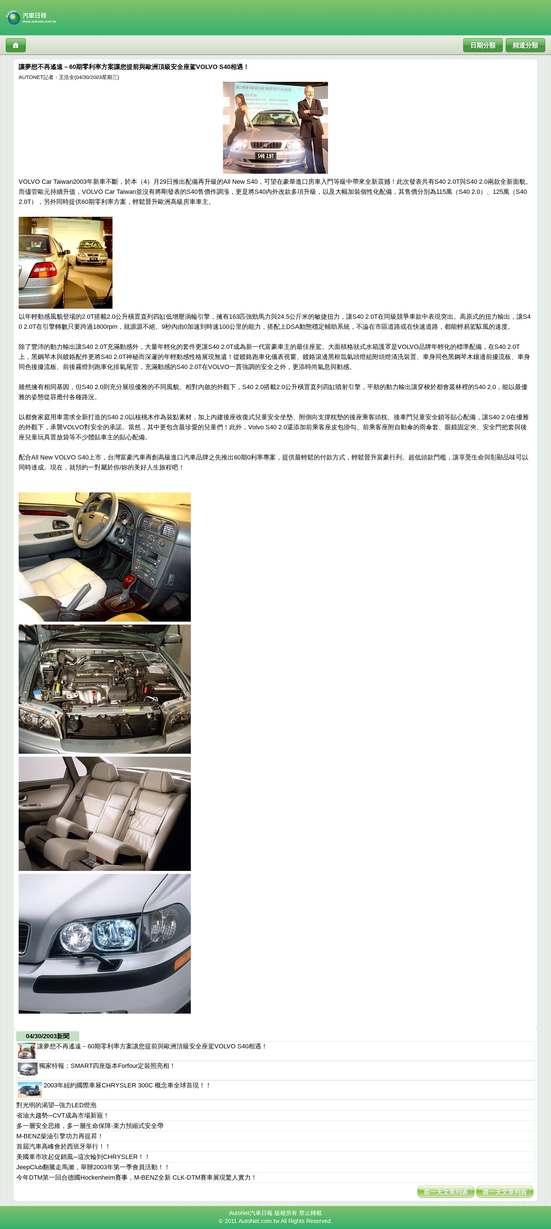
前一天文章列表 (446, 1192)
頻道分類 (525, 45)
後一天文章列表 (505, 1192)
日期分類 (483, 45)
